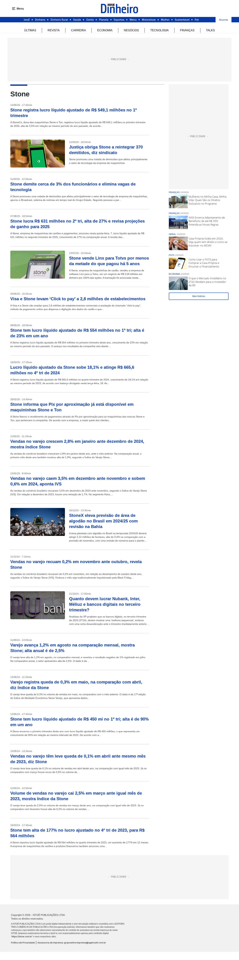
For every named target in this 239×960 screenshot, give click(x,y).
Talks (210, 30)
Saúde (77, 19)
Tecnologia (159, 30)
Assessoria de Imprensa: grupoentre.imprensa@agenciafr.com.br (71, 942)
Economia (105, 30)
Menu (133, 19)
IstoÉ (27, 19)
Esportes (119, 19)
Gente (90, 19)
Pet (197, 19)
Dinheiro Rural (59, 19)
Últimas (30, 30)
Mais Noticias (198, 296)
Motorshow (149, 19)
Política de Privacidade (23, 942)
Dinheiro (40, 19)
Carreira (78, 30)
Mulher (165, 19)
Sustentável (182, 19)
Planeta (103, 19)
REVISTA (54, 30)
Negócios (131, 30)
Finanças (187, 30)
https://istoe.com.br (22, 936)
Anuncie (223, 19)
